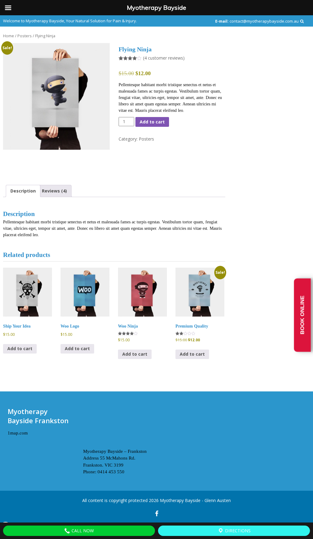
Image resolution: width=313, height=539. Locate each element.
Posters (24, 35)
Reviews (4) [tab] (54, 191)
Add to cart (152, 122)
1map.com (18, 433)
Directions (237, 531)
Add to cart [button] (19, 348)
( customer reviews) (164, 58)
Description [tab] (23, 191)
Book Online (302, 315)
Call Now (82, 531)
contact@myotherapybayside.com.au (264, 21)
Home (8, 35)
